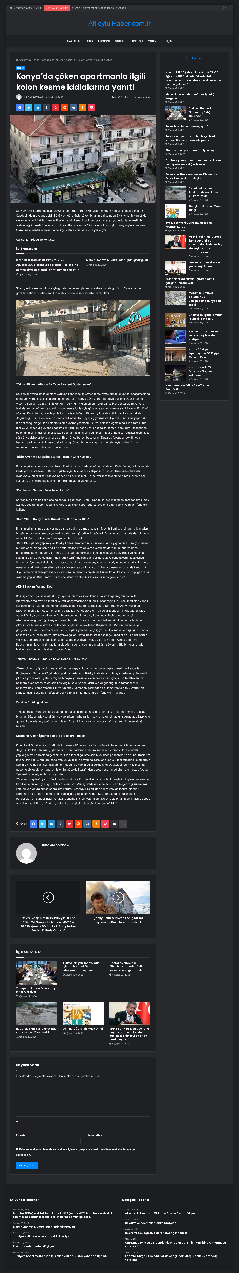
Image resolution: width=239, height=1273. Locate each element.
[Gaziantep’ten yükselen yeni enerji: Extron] (175, 268)
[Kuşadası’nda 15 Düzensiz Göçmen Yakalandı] (175, 373)
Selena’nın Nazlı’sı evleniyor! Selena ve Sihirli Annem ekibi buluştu (191, 176)
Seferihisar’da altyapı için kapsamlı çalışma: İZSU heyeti (189, 281)
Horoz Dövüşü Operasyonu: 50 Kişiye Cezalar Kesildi (204, 353)
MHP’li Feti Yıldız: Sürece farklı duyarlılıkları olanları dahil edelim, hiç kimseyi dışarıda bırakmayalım (129, 1034)
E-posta (21, 1135)
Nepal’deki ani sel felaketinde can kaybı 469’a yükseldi (36, 1030)
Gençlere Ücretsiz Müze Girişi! (83, 1029)
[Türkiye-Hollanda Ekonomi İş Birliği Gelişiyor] (36, 972)
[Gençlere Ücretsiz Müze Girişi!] (83, 1013)
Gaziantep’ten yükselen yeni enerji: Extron (205, 264)
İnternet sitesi (94, 1135)
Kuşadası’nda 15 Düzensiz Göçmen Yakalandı (201, 371)
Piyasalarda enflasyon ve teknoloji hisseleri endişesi (204, 335)
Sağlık (119, 41)
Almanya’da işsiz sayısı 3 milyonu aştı (191, 150)
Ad (18, 1121)
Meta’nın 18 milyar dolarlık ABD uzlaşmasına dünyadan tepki (205, 299)
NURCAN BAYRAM (33, 97)
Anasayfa (73, 41)
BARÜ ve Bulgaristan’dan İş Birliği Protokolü (205, 317)
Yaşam (152, 41)
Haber (89, 41)
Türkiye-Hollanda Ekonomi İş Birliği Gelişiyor (97, 7)
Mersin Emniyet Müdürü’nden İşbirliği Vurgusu (117, 260)
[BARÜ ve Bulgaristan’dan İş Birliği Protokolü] (175, 320)
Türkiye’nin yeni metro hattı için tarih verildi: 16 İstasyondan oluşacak (81, 966)
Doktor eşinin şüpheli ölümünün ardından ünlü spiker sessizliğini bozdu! (126, 966)
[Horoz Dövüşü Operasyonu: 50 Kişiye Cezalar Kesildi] (175, 354)
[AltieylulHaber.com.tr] (119, 23)
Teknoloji (136, 41)
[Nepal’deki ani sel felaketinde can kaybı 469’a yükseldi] (36, 1013)
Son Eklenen (194, 58)
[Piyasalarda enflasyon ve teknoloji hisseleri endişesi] (175, 337)
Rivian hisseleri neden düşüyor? (186, 126)
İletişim (167, 41)
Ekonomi (104, 41)
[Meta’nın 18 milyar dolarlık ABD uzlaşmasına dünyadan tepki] (175, 298)
